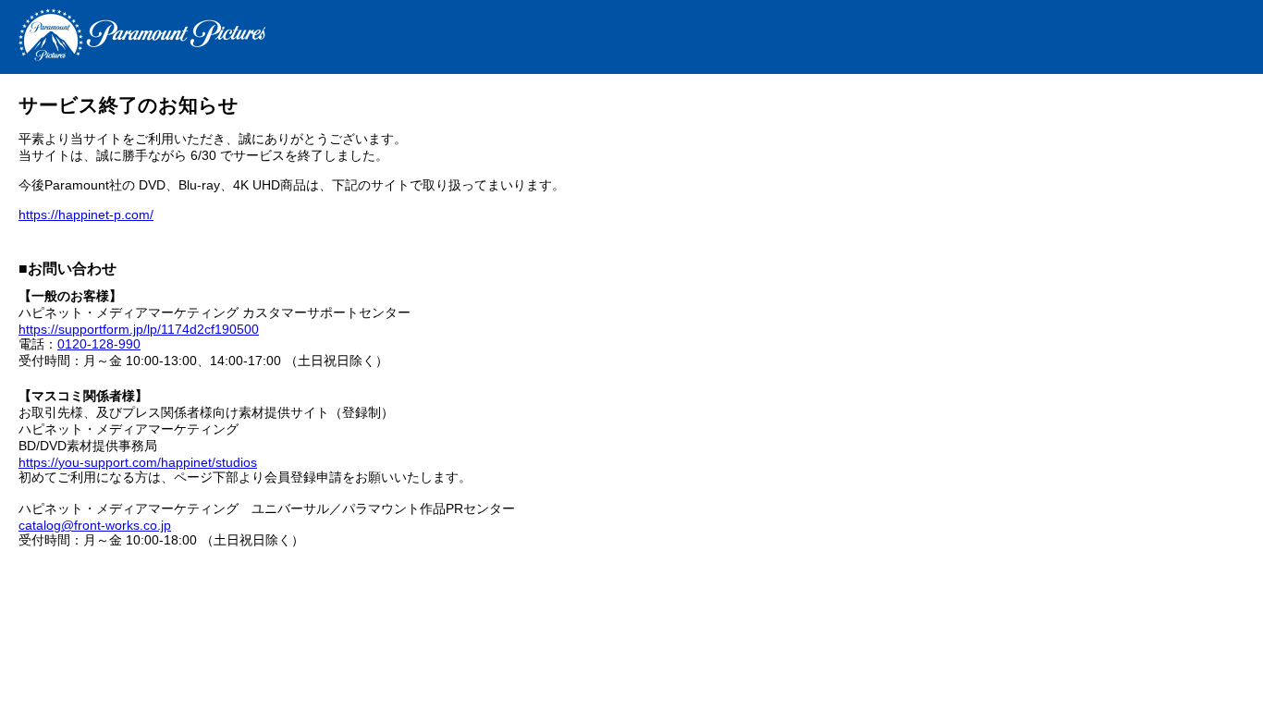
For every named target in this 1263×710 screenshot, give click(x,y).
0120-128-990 (99, 344)
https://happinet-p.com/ (85, 214)
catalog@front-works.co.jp (94, 525)
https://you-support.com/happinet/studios (137, 462)
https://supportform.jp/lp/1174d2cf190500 (138, 329)
